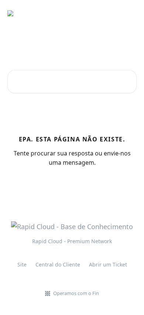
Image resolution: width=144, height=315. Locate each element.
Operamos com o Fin (76, 293)
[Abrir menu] (130, 13)
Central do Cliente (57, 264)
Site (22, 264)
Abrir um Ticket (108, 264)
